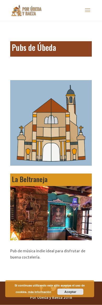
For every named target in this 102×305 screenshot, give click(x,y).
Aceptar (70, 291)
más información (39, 292)
